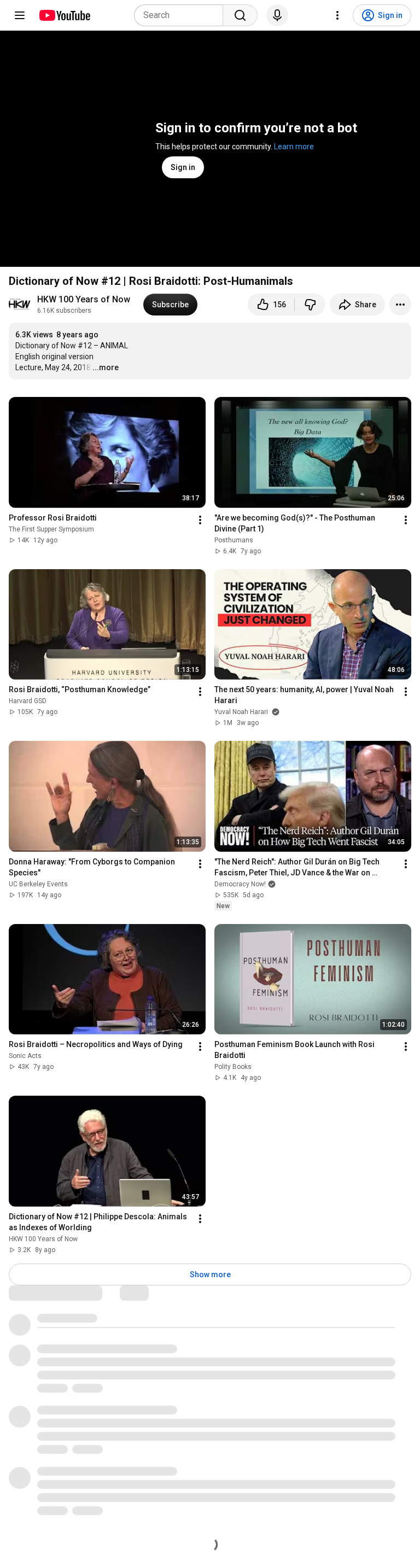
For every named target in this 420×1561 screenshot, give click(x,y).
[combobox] (181, 15)
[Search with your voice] (277, 15)
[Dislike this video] (310, 304)
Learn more (294, 146)
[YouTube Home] (64, 15)
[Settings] (337, 15)
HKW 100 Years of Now (83, 299)
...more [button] (105, 367)
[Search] (240, 15)
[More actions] (400, 304)
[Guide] (19, 15)
